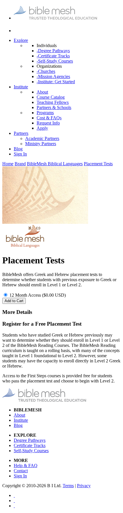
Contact (21, 470)
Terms (68, 485)
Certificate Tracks (29, 445)
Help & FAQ (25, 465)
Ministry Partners (40, 143)
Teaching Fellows (53, 102)
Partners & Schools (54, 107)
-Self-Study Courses (55, 61)
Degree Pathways (29, 440)
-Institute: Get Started (56, 81)
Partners (21, 133)
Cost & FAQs (49, 117)
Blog (18, 148)
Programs (45, 112)
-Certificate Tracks (53, 55)
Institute (21, 86)
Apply (42, 128)
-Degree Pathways (53, 50)
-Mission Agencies (53, 76)
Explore (21, 40)
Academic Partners (42, 138)
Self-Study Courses (31, 450)
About (42, 92)
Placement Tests (98, 163)
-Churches (46, 71)
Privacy (84, 485)
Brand (20, 163)
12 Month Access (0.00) (37, 295)
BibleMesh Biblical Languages (55, 163)
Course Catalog (51, 97)
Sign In (20, 153)
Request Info (48, 123)
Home (7, 163)
